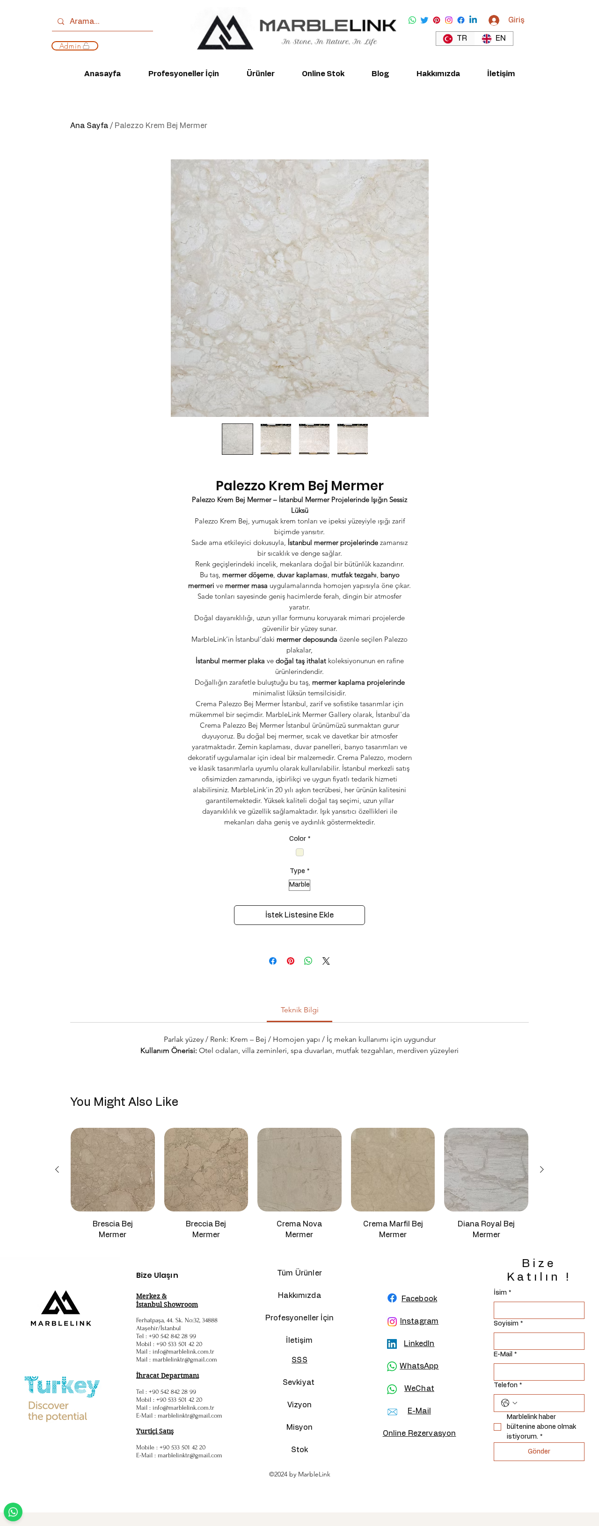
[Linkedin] (473, 20)
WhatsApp (419, 1366)
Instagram (419, 1321)
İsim (502, 1293)
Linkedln (419, 1343)
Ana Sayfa (89, 125)
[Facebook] (461, 20)
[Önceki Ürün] (57, 1169)
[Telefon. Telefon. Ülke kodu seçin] (509, 1403)
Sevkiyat (299, 1382)
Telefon (508, 1385)
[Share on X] (326, 961)
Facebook (419, 1299)
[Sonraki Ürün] (542, 1169)
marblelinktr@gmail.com (185, 1359)
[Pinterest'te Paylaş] (290, 961)
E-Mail (505, 1354)
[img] (293, 59)
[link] (300, 1009)
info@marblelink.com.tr (183, 1351)
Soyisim (508, 1323)
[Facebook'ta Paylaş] (272, 961)
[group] (299, 1188)
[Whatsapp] (412, 20)
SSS (299, 1360)
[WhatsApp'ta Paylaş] (308, 961)
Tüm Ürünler (299, 1273)
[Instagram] (448, 20)
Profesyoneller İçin (299, 1318)
